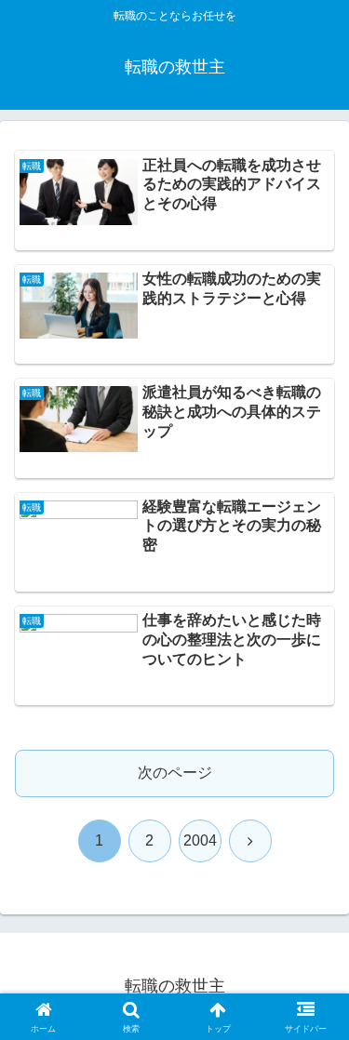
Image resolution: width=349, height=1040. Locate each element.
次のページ (175, 772)
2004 (200, 840)
